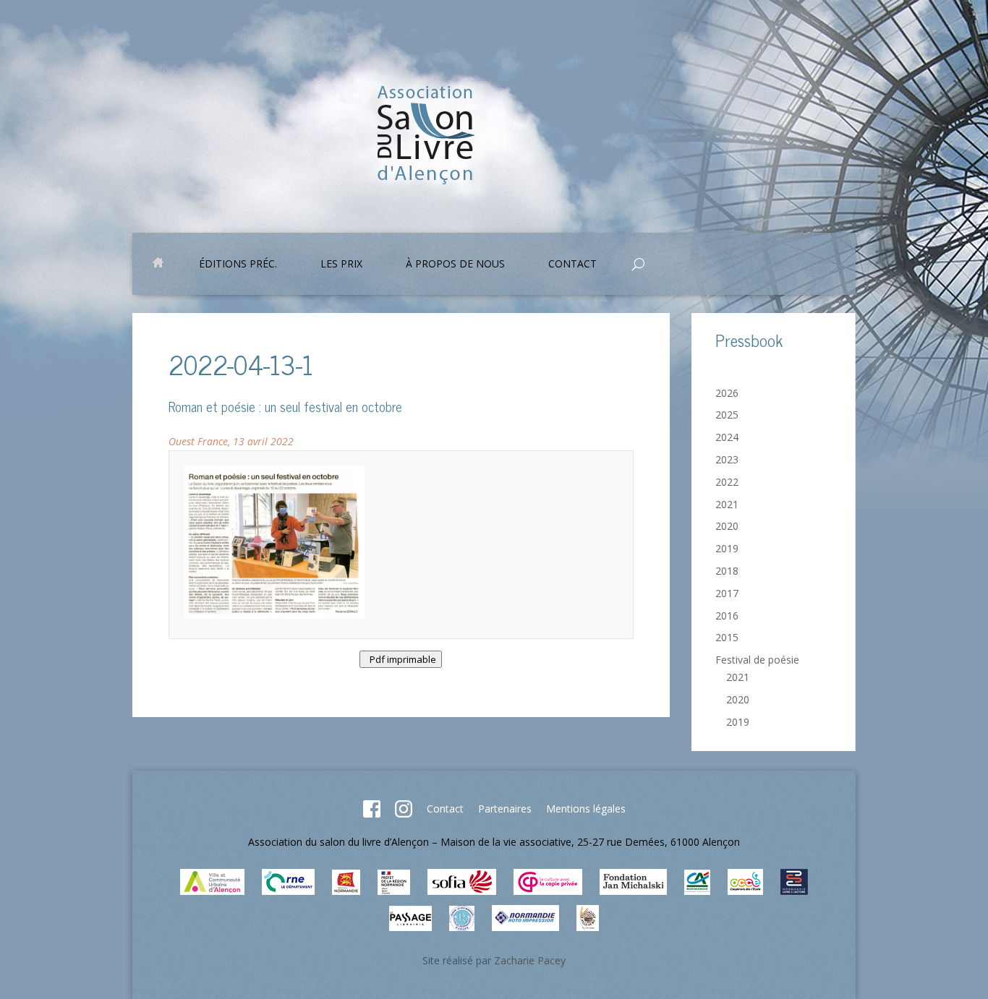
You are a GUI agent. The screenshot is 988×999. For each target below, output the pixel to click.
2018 (726, 571)
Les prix (341, 264)
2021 (726, 504)
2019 (726, 548)
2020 (726, 526)
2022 (726, 482)
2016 (726, 615)
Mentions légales (586, 808)
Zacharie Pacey (530, 960)
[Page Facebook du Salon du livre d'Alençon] (371, 813)
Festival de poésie (757, 659)
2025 (726, 414)
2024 (726, 437)
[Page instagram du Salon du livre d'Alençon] (403, 813)
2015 (726, 637)
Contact (445, 808)
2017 (726, 593)
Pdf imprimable (400, 659)
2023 (726, 459)
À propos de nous (455, 264)
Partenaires (505, 808)
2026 (726, 393)
